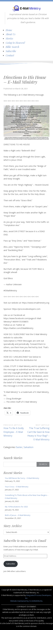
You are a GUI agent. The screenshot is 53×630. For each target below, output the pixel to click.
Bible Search (12, 47)
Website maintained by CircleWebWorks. (26, 601)
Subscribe (11, 51)
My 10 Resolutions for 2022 (16, 506)
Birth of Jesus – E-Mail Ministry (17, 515)
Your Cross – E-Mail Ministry (16, 486)
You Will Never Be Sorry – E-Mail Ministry (22, 478)
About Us (10, 34)
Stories (9, 38)
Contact (10, 55)
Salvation (28, 447)
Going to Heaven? (15, 42)
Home (9, 30)
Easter (19, 447)
